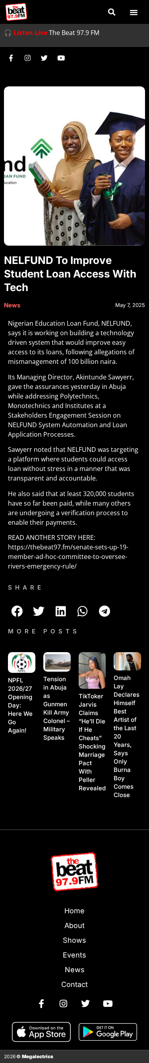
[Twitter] (44, 57)
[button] (111, 12)
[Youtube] (61, 57)
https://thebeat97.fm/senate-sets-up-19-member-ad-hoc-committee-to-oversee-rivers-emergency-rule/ (68, 557)
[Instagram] (27, 57)
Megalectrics (37, 1056)
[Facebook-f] (10, 57)
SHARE (26, 587)
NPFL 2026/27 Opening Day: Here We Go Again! (20, 705)
